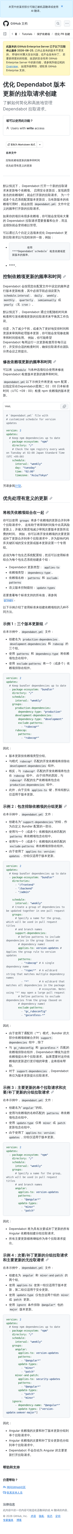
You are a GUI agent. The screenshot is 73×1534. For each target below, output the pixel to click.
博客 (19, 1520)
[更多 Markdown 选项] (40, 145)
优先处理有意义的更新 (25, 498)
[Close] (62, 6)
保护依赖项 (43, 34)
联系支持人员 (14, 1492)
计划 (18, 486)
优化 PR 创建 (62, 34)
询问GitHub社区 (16, 1487)
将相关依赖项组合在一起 (23, 512)
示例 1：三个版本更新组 (23, 624)
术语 (33, 1516)
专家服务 (8, 1520)
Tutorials (27, 34)
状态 (49, 1516)
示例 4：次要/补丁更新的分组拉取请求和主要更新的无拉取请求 (35, 1257)
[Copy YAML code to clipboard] (64, 406)
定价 (58, 1516)
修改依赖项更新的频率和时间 (27, 362)
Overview (12, 66)
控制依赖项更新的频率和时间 (32, 276)
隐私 (41, 1516)
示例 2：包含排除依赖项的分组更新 (32, 806)
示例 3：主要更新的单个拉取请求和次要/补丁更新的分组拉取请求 (34, 1089)
